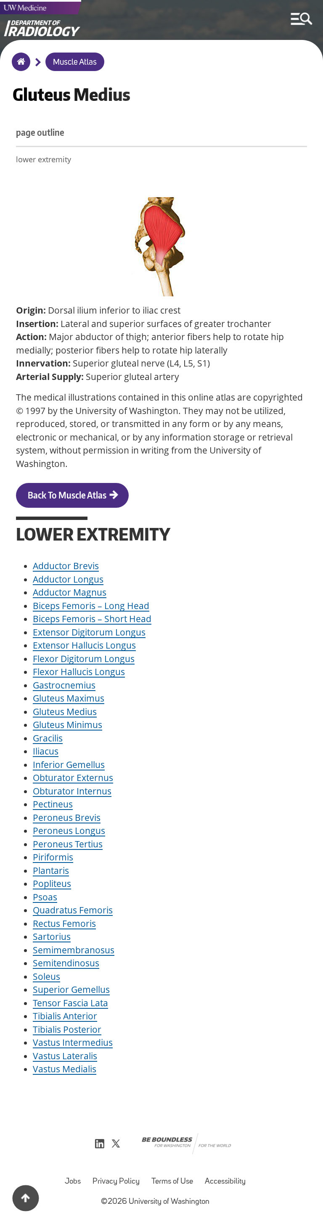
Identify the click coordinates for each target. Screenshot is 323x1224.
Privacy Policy (116, 1182)
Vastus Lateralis (65, 1056)
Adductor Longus (68, 579)
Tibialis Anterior (65, 1016)
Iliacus (45, 751)
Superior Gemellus (71, 989)
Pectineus (53, 804)
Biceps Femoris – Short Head (92, 619)
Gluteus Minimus (67, 725)
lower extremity (43, 159)
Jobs (73, 1182)
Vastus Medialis (64, 1069)
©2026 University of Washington (155, 1202)
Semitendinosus (66, 963)
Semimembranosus (73, 950)
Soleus (46, 976)
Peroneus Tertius (68, 844)
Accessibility (225, 1182)
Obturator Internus (72, 791)
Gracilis (48, 738)
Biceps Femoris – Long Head (91, 606)
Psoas (45, 897)
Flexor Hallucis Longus (79, 672)
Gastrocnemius (64, 685)
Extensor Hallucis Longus (84, 645)
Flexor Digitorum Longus (84, 659)
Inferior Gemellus (69, 764)
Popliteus (52, 883)
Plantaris (51, 870)
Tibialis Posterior (67, 1029)
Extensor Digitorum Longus (89, 632)
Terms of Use (172, 1182)
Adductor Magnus (69, 592)
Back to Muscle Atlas (67, 495)
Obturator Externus (73, 777)
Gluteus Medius (65, 712)
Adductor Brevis (66, 566)
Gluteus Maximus (68, 698)
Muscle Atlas (75, 62)
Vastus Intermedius (73, 1042)
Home (19, 67)
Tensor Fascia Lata (70, 1003)
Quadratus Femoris (73, 910)
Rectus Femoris (64, 923)
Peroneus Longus (69, 830)
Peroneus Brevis (67, 817)
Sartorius (52, 936)
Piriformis (53, 857)
